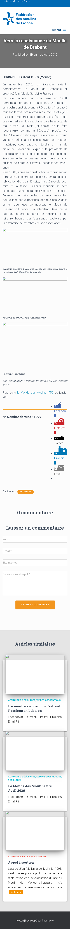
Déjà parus (28, 776)
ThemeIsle (47, 920)
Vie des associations (48, 700)
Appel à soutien (21, 862)
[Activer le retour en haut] (62, 921)
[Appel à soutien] (35, 830)
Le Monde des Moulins (48, 776)
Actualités (25, 492)
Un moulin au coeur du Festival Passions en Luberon (34, 708)
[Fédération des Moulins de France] (21, 18)
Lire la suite (16, 892)
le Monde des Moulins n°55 (34, 392)
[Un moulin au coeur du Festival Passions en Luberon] (35, 674)
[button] (56, 29)
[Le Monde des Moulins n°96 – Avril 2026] (35, 750)
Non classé (28, 700)
